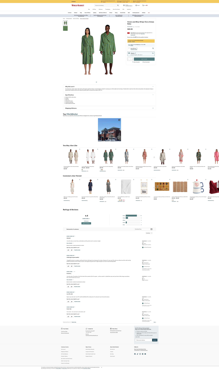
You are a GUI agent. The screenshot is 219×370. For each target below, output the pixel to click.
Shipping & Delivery (64, 351)
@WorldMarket (137, 350)
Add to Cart (144, 59)
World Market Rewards (90, 349)
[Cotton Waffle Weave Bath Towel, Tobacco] (119, 200)
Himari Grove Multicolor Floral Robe (178, 166)
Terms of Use (64, 368)
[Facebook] (135, 354)
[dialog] (109, 368)
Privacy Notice (58, 368)
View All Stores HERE (114, 332)
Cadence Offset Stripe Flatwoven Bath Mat (180, 196)
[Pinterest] (142, 354)
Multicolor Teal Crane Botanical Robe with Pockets (197, 167)
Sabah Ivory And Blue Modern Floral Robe (125, 166)
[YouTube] (145, 354)
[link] (144, 5)
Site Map (112, 353)
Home (64, 18)
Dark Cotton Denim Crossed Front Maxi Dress (90, 196)
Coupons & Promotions (90, 351)
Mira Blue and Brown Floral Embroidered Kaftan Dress (107, 197)
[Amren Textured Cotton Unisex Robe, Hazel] (102, 169)
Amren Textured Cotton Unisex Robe (106, 166)
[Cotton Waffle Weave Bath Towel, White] (118, 200)
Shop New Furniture (119, 16)
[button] (69, 12)
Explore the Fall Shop (137, 16)
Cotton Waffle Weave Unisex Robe (88, 166)
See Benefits (133, 35)
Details (133, 41)
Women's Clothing (76, 18)
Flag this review (77, 249)
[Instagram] (140, 354)
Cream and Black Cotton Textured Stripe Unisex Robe (71, 167)
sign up (154, 340)
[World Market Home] (78, 5)
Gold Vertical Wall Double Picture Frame (143, 196)
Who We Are (112, 349)
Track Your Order (64, 331)
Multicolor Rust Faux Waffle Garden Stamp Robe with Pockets (143, 167)
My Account (63, 349)
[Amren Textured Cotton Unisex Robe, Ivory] (100, 169)
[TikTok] (137, 354)
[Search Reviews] (151, 229)
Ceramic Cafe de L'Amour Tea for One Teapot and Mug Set (198, 197)
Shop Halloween (100, 16)
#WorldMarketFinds (143, 350)
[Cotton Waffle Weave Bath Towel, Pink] (123, 200)
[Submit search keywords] (118, 5)
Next (155, 322)
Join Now (104, 1)
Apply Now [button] (143, 33)
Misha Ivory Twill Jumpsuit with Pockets (71, 196)
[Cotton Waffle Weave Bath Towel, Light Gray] (122, 200)
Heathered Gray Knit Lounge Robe (160, 166)
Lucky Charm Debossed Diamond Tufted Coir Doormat (162, 197)
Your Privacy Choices (86, 368)
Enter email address (141, 340)
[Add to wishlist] (79, 149)
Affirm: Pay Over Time (65, 360)
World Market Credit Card (90, 353)
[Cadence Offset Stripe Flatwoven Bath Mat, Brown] (172, 200)
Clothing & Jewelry (69, 18)
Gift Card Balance (64, 353)
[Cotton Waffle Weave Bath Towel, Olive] (121, 200)
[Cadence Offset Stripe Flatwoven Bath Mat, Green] (173, 200)
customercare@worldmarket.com (92, 335)
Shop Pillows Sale (81, 16)
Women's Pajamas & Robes (84, 18)
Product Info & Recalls (65, 363)
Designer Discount (89, 356)
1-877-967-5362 (88, 332)
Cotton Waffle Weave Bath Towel (124, 196)
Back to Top (74, 322)
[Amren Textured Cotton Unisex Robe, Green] (101, 169)
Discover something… (99, 5)
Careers (111, 351)
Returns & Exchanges (65, 333)
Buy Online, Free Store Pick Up (66, 358)
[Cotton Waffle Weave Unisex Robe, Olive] (82, 169)
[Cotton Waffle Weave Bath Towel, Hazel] (120, 200)
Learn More (138, 1)
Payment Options (64, 356)
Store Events (112, 356)
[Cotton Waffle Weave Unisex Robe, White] (83, 169)
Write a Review (86, 223)
